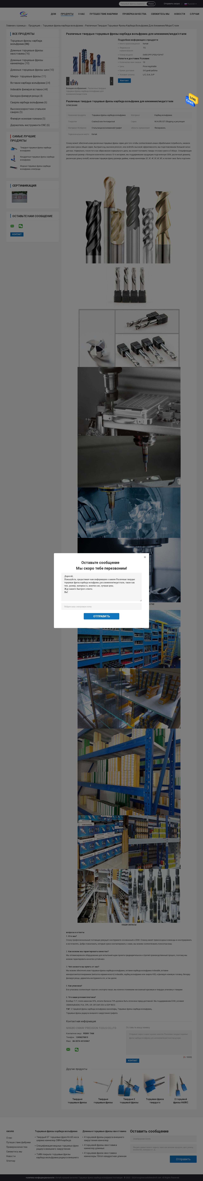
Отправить (101, 616)
